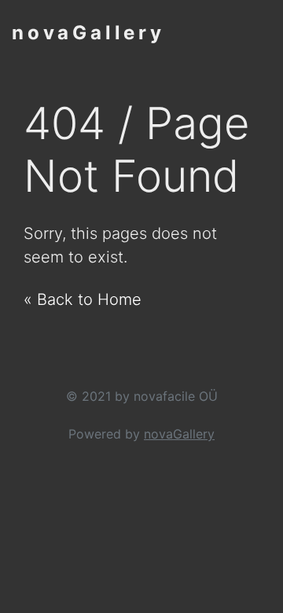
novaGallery (88, 32)
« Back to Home (83, 299)
